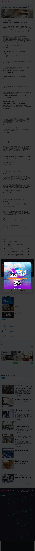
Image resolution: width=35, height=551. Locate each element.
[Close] (30, 262)
